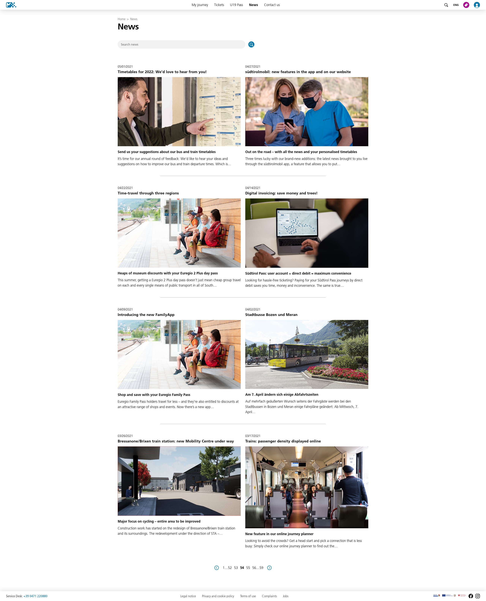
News (253, 5)
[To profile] (479, 5)
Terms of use (248, 596)
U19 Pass (236, 5)
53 (236, 567)
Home (121, 19)
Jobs (285, 596)
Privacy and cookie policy (218, 596)
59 (261, 567)
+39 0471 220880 (35, 596)
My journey (200, 5)
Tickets (219, 5)
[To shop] (467, 5)
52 (230, 567)
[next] (269, 567)
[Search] (446, 5)
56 (254, 567)
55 (248, 567)
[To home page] (8, 5)
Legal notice (188, 596)
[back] (216, 567)
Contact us (272, 5)
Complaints (269, 596)
